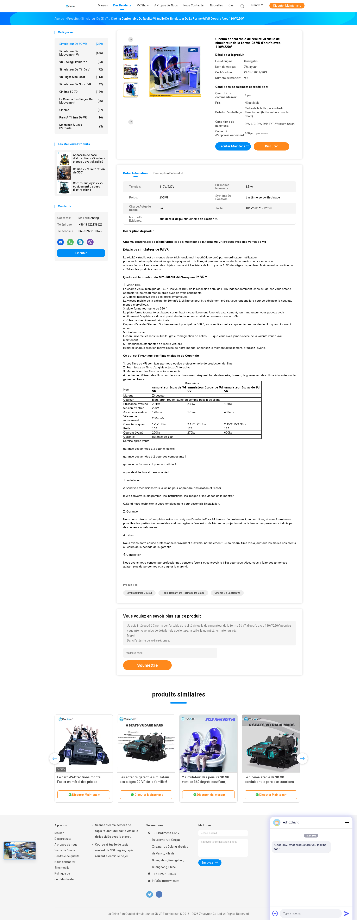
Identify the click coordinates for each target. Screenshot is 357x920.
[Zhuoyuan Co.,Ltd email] (60, 242)
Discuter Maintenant (287, 5)
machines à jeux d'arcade (81, 126)
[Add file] (275, 913)
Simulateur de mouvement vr (81, 53)
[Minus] (346, 822)
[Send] (346, 913)
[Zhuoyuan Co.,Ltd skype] (80, 242)
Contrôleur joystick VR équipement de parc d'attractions (88, 186)
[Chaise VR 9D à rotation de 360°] (64, 173)
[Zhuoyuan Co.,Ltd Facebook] (159, 894)
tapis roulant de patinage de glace (183, 592)
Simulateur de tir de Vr (81, 69)
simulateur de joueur (139, 592)
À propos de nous (66, 844)
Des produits (63, 838)
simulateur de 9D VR (81, 43)
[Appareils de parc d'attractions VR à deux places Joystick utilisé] (64, 159)
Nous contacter (65, 862)
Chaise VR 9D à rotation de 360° (89, 170)
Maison (59, 833)
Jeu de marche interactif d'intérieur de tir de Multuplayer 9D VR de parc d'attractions (83, 781)
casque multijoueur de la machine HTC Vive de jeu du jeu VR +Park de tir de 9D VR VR (270, 781)
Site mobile (62, 867)
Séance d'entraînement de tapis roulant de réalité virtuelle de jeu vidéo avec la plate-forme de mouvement (116, 831)
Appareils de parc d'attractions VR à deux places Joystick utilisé (89, 158)
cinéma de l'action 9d (227, 592)
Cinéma (81, 110)
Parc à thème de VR (81, 117)
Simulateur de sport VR (81, 84)
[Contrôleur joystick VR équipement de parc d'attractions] (64, 187)
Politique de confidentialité (64, 876)
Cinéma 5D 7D (81, 91)
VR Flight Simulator (81, 77)
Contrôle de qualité (67, 856)
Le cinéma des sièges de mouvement (81, 101)
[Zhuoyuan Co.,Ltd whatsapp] (70, 242)
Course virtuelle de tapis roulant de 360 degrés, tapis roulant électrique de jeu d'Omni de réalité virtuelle (114, 851)
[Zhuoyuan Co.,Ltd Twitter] (149, 894)
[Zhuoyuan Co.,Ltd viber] (90, 242)
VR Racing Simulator (81, 62)
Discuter (81, 253)
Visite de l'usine (65, 850)
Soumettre (147, 665)
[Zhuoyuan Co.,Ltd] (70, 6)
